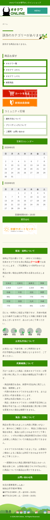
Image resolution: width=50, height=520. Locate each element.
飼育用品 (9, 82)
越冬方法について (13, 119)
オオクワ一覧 (11, 63)
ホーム (5, 24)
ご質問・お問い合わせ (15, 131)
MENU (37, 11)
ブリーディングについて (16, 125)
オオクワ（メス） (13, 76)
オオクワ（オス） (13, 70)
